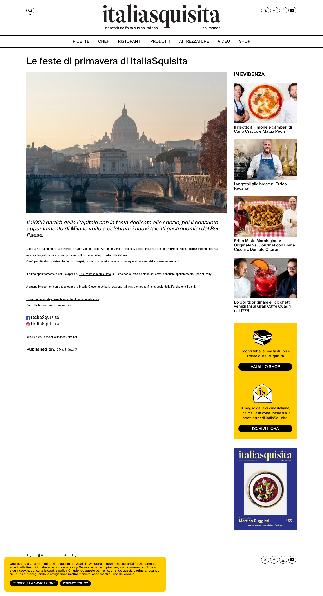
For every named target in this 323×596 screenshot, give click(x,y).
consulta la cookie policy (49, 570)
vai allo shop (265, 366)
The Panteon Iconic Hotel (95, 274)
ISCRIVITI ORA (265, 428)
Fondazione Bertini (183, 286)
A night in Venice (111, 248)
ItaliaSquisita (45, 317)
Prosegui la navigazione (34, 583)
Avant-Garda (83, 248)
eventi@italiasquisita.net (61, 336)
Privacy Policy (75, 583)
